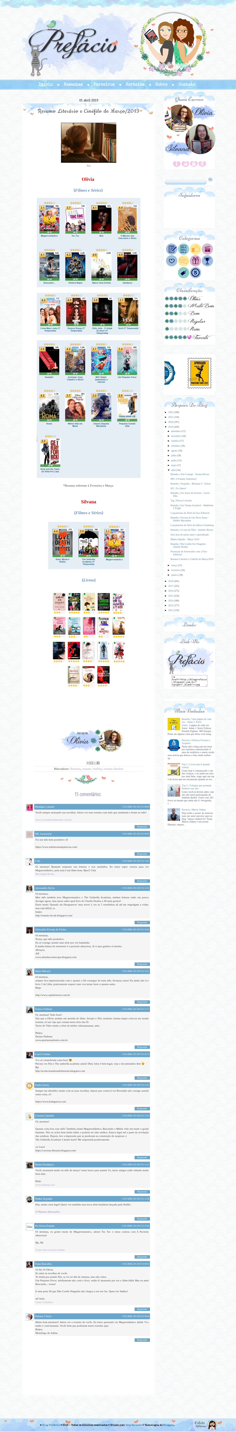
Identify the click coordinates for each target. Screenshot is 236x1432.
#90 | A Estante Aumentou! (184, 479)
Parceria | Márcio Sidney (194, 809)
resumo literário (113, 768)
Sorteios (135, 85)
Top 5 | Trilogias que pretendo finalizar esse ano (196, 787)
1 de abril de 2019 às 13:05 (135, 861)
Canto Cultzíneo (44, 1302)
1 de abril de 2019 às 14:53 (135, 888)
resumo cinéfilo (92, 768)
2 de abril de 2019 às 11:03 (135, 1085)
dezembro (176, 431)
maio (174, 465)
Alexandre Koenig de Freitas (50, 929)
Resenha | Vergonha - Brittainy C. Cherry (191, 483)
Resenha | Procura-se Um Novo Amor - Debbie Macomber (190, 519)
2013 (171, 605)
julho (174, 455)
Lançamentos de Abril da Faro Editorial (190, 513)
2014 (171, 600)
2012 (171, 610)
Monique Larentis (44, 806)
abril (173, 470)
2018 (171, 581)
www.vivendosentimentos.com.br (53, 819)
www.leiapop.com (45, 1184)
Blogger (168, 1425)
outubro (175, 441)
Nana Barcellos (43, 1264)
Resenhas (73, 85)
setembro (176, 446)
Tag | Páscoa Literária (181, 500)
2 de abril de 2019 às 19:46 (135, 1226)
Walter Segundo (44, 1198)
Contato (186, 85)
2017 (171, 586)
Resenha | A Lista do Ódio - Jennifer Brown (192, 530)
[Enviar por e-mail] (88, 763)
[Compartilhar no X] (95, 763)
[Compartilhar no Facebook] (98, 763)
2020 (171, 422)
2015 (171, 596)
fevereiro (176, 570)
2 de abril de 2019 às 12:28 (135, 1199)
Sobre (161, 85)
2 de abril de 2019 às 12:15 (135, 1164)
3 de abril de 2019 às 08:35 (135, 1264)
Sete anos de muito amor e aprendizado (190, 534)
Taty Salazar (133, 1425)
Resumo (75, 768)
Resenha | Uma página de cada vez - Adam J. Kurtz (196, 720)
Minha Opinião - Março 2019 (185, 539)
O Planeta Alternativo (47, 1211)
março (174, 565)
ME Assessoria (43, 833)
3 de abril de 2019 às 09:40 (135, 1316)
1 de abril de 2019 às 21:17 (135, 1009)
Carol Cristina (42, 1054)
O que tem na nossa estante (50, 1249)
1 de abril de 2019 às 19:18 (135, 929)
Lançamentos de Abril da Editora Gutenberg (192, 525)
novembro (176, 436)
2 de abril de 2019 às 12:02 (135, 1116)
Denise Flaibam (43, 1009)
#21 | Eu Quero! (178, 488)
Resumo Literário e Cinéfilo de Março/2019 (192, 559)
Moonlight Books (44, 874)
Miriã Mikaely (43, 971)
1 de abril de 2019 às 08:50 (135, 834)
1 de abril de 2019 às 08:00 (135, 807)
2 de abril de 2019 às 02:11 (135, 1054)
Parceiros (104, 85)
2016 (171, 591)
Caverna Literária (44, 1115)
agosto (174, 450)
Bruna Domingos (44, 1164)
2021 (171, 417)
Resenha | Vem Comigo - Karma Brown (190, 474)
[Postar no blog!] (91, 763)
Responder (142, 826)
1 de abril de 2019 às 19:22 (135, 971)
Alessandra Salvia (45, 888)
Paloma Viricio (43, 1316)
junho (174, 460)
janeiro (175, 575)
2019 (171, 427)
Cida (37, 861)
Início (46, 85)
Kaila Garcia (42, 1085)
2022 (171, 412)
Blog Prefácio (51, 1425)
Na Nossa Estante (44, 1225)
